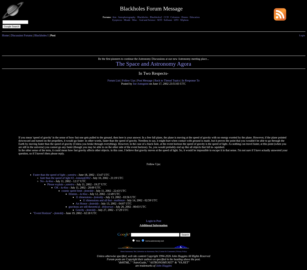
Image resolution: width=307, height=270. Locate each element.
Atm (114, 17)
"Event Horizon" (42, 213)
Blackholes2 (156, 17)
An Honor (81, 203)
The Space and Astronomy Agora (153, 64)
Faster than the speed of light (49, 174)
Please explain (55, 184)
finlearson (107, 206)
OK (56, 187)
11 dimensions (84, 197)
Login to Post (153, 220)
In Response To (191, 80)
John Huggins (164, 265)
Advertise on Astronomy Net (147, 251)
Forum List (113, 80)
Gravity (80, 209)
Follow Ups (128, 80)
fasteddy (89, 190)
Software (168, 20)
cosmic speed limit (71, 190)
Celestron (175, 17)
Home (5, 35)
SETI (159, 20)
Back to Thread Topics (167, 80)
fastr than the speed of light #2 (57, 177)
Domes (184, 17)
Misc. (135, 20)
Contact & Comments (167, 251)
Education (195, 17)
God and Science (147, 20)
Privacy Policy (181, 251)
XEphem (184, 20)
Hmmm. (73, 193)
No (42, 181)
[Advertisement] (153, 46)
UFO (176, 20)
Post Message (144, 80)
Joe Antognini (141, 83)
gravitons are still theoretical (84, 206)
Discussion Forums (21, 35)
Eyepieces (117, 20)
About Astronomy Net (128, 251)
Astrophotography (127, 17)
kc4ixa (49, 181)
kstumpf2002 (83, 177)
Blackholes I (41, 35)
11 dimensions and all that (97, 200)
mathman (119, 200)
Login (302, 35)
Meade (127, 20)
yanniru (72, 174)
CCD (166, 17)
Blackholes (142, 17)
